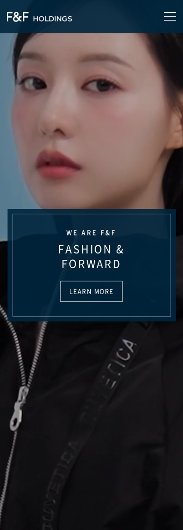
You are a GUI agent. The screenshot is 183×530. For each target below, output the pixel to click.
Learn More (91, 291)
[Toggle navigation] (170, 17)
